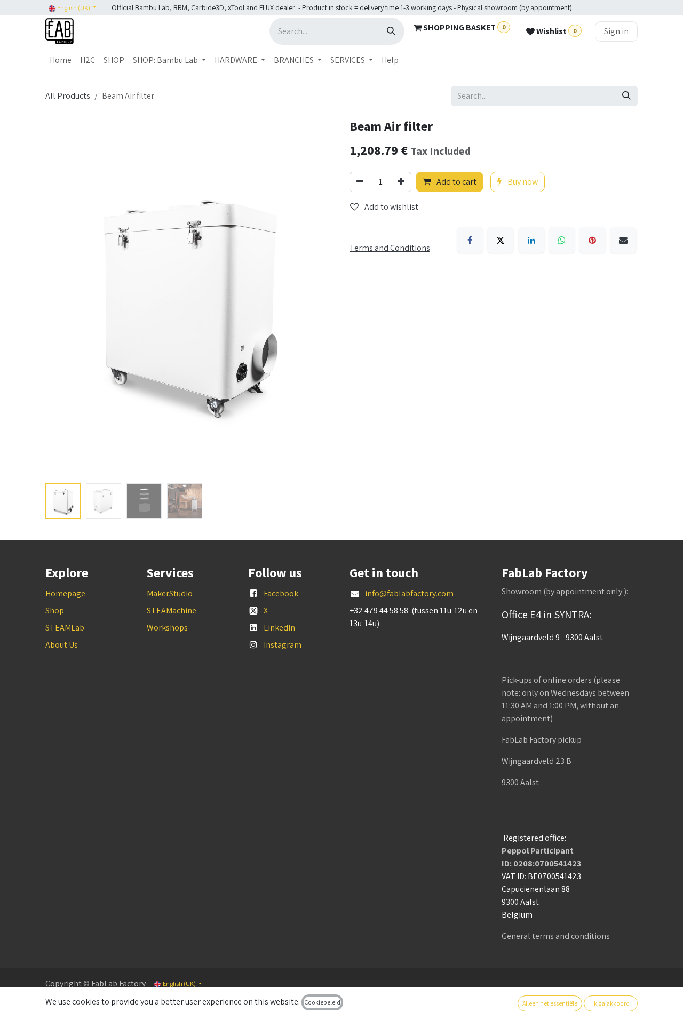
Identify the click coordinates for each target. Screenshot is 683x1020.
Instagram (282, 644)
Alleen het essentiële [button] (549, 1003)
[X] (500, 240)
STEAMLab (64, 627)
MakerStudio (170, 593)
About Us (61, 644)
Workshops (167, 627)
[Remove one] (360, 182)
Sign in (616, 31)
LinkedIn (279, 627)
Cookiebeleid (322, 1002)
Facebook (281, 593)
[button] (59, 299)
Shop (54, 610)
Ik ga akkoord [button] (611, 1003)
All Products (67, 95)
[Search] (391, 31)
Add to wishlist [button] (390, 206)
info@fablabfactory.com (409, 593)
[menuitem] (60, 60)
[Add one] (401, 182)
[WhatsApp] (562, 240)
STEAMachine (171, 610)
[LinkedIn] (531, 240)
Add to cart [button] (455, 181)
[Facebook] (470, 240)
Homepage (65, 593)
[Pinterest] (592, 240)
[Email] (623, 240)
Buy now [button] (522, 181)
